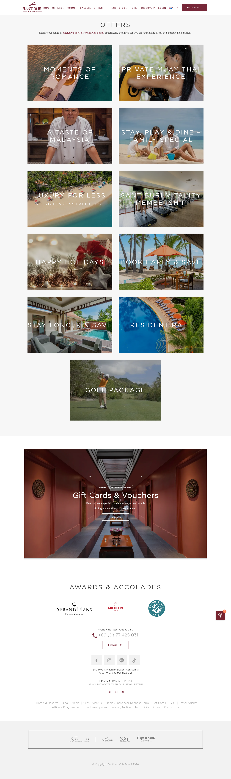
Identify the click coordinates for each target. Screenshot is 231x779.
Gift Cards (159, 703)
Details (55, 89)
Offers (57, 8)
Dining (98, 8)
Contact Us (171, 707)
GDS (173, 703)
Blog (65, 703)
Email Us (115, 645)
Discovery (148, 8)
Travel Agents (188, 703)
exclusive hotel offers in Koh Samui (83, 32)
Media (76, 703)
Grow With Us (92, 703)
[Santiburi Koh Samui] (32, 7)
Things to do (116, 8)
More (133, 8)
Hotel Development (95, 707)
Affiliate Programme (65, 707)
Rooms (71, 8)
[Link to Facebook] (96, 660)
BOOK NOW (193, 8)
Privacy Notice (121, 707)
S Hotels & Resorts (45, 703)
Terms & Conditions (147, 707)
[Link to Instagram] (109, 660)
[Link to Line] (122, 660)
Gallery (86, 8)
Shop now (115, 516)
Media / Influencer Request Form (127, 703)
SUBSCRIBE (115, 691)
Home (46, 8)
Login (162, 8)
